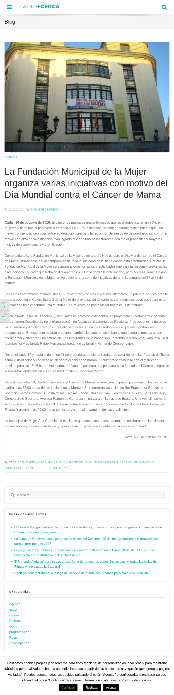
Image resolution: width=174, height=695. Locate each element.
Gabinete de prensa (45, 209)
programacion (19, 632)
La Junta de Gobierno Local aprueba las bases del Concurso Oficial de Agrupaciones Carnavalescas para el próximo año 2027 (86, 541)
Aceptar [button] (111, 687)
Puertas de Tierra (55, 468)
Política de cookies (136, 680)
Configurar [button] (68, 687)
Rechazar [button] (92, 687)
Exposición (147, 462)
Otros (13, 626)
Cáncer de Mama (79, 462)
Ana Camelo (56, 462)
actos (41, 462)
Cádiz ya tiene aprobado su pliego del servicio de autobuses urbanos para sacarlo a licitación (81, 573)
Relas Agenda (19, 643)
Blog (10, 22)
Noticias (11, 156)
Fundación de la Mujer (22, 468)
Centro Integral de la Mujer (115, 462)
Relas (13, 637)
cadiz (13, 609)
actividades (27, 462)
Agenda (14, 604)
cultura (14, 615)
